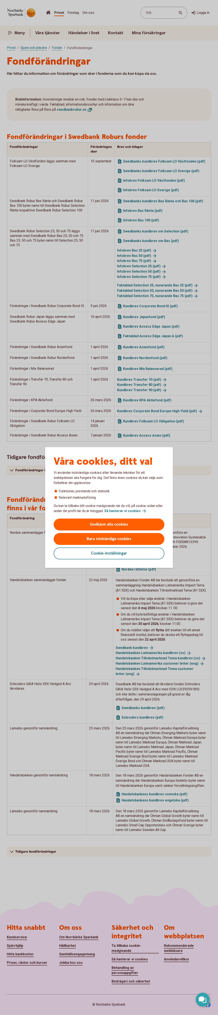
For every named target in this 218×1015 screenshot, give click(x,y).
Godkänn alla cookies (109, 524)
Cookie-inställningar (109, 553)
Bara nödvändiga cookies (109, 539)
